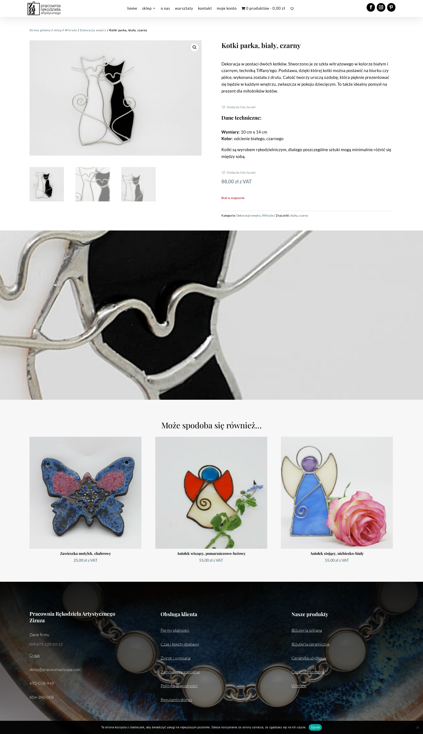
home (132, 8)
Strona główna (40, 30)
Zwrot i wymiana (175, 658)
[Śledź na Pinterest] (391, 7)
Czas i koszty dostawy (180, 644)
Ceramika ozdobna (308, 672)
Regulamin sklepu (176, 699)
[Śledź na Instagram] (381, 7)
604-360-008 (42, 697)
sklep (147, 8)
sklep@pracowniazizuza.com (55, 669)
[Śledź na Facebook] (371, 7)
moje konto (227, 8)
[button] (195, 47)
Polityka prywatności (179, 685)
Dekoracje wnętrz (93, 30)
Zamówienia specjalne (180, 672)
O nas (35, 655)
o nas (165, 8)
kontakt (205, 8)
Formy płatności (175, 630)
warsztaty (184, 8)
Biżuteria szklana (306, 630)
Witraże (71, 30)
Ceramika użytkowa (308, 658)
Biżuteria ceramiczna (310, 644)
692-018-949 (42, 683)
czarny (303, 215)
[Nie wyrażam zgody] (417, 727)
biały (294, 215)
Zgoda (315, 727)
